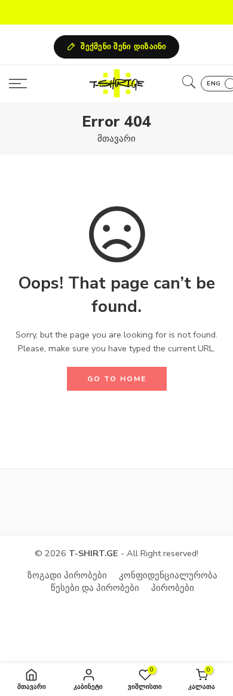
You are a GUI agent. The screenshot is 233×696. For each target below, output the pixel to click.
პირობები (172, 588)
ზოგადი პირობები (67, 575)
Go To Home (116, 379)
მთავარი (116, 139)
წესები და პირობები (95, 588)
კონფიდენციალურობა (168, 575)
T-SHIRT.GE (93, 553)
